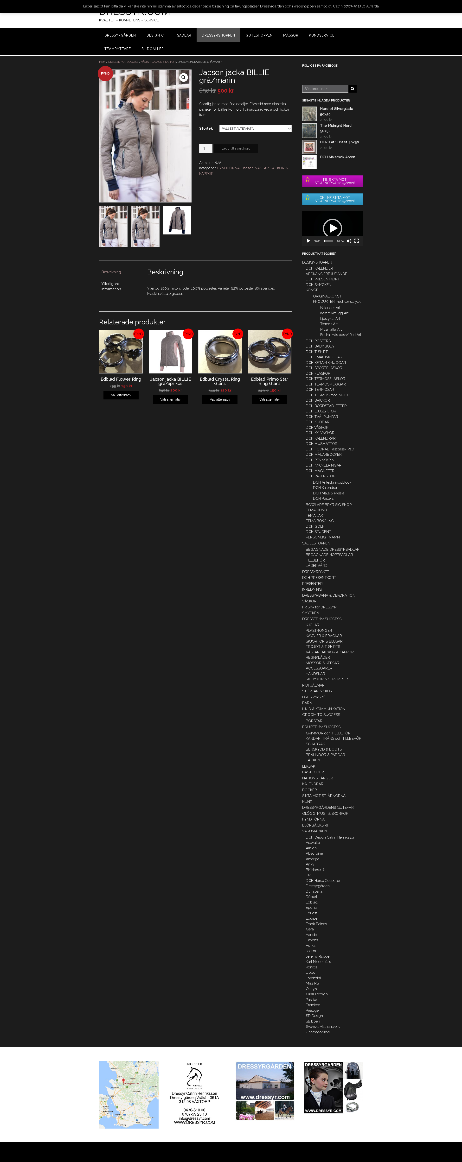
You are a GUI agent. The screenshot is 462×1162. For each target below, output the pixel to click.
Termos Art (329, 324)
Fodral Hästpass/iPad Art (340, 335)
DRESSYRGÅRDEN (120, 35)
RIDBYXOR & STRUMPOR (327, 679)
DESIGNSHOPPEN (317, 262)
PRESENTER (312, 583)
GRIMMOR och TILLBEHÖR (328, 733)
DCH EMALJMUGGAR (324, 357)
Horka (310, 945)
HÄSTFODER (313, 772)
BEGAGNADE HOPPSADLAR (329, 555)
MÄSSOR (290, 35)
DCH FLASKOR (318, 373)
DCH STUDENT (318, 532)
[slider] (328, 241)
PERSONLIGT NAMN (323, 537)
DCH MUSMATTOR (321, 444)
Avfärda (372, 6)
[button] (332, 228)
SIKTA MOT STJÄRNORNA (324, 796)
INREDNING (312, 589)
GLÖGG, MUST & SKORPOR (325, 813)
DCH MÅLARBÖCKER (324, 454)
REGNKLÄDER (318, 657)
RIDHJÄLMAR (313, 685)
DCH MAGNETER (320, 471)
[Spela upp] (308, 241)
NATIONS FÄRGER (317, 778)
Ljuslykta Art (330, 318)
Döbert (311, 897)
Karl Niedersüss (318, 962)
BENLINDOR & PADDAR (325, 755)
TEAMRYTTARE (117, 49)
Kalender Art (330, 308)
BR (308, 875)
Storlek (206, 128)
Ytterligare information (111, 286)
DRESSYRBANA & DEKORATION (328, 595)
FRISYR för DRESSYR (319, 607)
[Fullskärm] (356, 241)
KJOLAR (312, 625)
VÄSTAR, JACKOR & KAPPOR (158, 61)
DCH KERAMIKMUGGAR (326, 362)
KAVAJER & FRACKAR (324, 636)
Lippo (310, 972)
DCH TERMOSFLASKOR (325, 379)
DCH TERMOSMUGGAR (326, 384)
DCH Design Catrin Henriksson (330, 837)
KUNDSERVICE (321, 35)
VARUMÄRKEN (314, 831)
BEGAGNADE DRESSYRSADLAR (332, 549)
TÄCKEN (313, 760)
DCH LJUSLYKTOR (321, 411)
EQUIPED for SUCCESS (321, 727)
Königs (311, 967)
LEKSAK (308, 766)
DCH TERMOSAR (320, 389)
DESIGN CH (157, 35)
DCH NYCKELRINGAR (323, 465)
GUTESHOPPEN (259, 35)
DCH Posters (323, 498)
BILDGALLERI (153, 49)
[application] (332, 228)
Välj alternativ (121, 395)
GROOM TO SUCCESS (321, 715)
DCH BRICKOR (318, 400)
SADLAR (184, 35)
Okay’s (311, 989)
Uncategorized (318, 1032)
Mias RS (312, 983)
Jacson (248, 168)
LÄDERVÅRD (316, 565)
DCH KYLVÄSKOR (320, 433)
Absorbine (314, 853)
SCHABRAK (315, 744)
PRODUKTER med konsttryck (337, 301)
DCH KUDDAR (317, 422)
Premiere (313, 1005)
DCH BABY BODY (320, 346)
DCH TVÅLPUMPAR (322, 417)
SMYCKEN (310, 613)
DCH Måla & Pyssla (328, 493)
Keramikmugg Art (334, 313)
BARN (307, 703)
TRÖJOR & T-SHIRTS (323, 646)
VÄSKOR (309, 601)
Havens (312, 940)
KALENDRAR (312, 784)
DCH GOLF (315, 526)
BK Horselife (315, 870)
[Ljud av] (348, 241)
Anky (310, 864)
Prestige (312, 1010)
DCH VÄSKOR (317, 427)
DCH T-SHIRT (317, 352)
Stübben (313, 1021)
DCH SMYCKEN (318, 285)
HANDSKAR (315, 674)
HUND (307, 802)
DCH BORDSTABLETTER (326, 406)
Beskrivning (111, 272)
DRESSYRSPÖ (314, 697)
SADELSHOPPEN (316, 543)
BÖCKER (309, 790)
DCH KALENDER (319, 268)
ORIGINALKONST (327, 296)
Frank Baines (316, 924)
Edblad (312, 902)
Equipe (311, 918)
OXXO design (317, 994)
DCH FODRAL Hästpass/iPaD (330, 449)
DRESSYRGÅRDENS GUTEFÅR (328, 807)
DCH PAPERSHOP (320, 476)
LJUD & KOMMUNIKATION (323, 709)
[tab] (120, 272)
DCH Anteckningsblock (332, 482)
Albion (311, 848)
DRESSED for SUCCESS (123, 61)
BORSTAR (314, 721)
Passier (311, 1000)
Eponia (311, 907)
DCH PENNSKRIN (320, 460)
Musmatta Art (331, 329)
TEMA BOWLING (320, 521)
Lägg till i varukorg (236, 148)
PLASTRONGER (319, 630)
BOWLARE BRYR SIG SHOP (329, 505)
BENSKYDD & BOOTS (324, 749)
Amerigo (313, 859)
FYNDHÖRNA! (228, 168)
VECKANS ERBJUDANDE (326, 274)
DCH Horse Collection (323, 880)
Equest (311, 913)
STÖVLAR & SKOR (317, 691)
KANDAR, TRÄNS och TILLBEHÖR (333, 738)
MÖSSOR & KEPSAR (322, 663)
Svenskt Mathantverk (323, 1026)
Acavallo (313, 842)
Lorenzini (313, 978)
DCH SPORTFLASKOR (324, 368)
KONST (312, 290)
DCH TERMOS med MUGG (328, 395)
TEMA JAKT (315, 515)
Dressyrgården (318, 886)
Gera (310, 929)
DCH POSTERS (318, 341)
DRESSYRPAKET (315, 572)
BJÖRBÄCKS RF (315, 825)
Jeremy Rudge (317, 956)
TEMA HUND (316, 510)
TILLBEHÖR (315, 560)
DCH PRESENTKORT (323, 279)
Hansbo (312, 935)
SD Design (314, 1016)
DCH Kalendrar (325, 488)
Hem (102, 61)
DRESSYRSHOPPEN (218, 35)
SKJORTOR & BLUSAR (324, 641)
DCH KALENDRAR (321, 438)
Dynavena (314, 891)
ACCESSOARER (319, 668)
